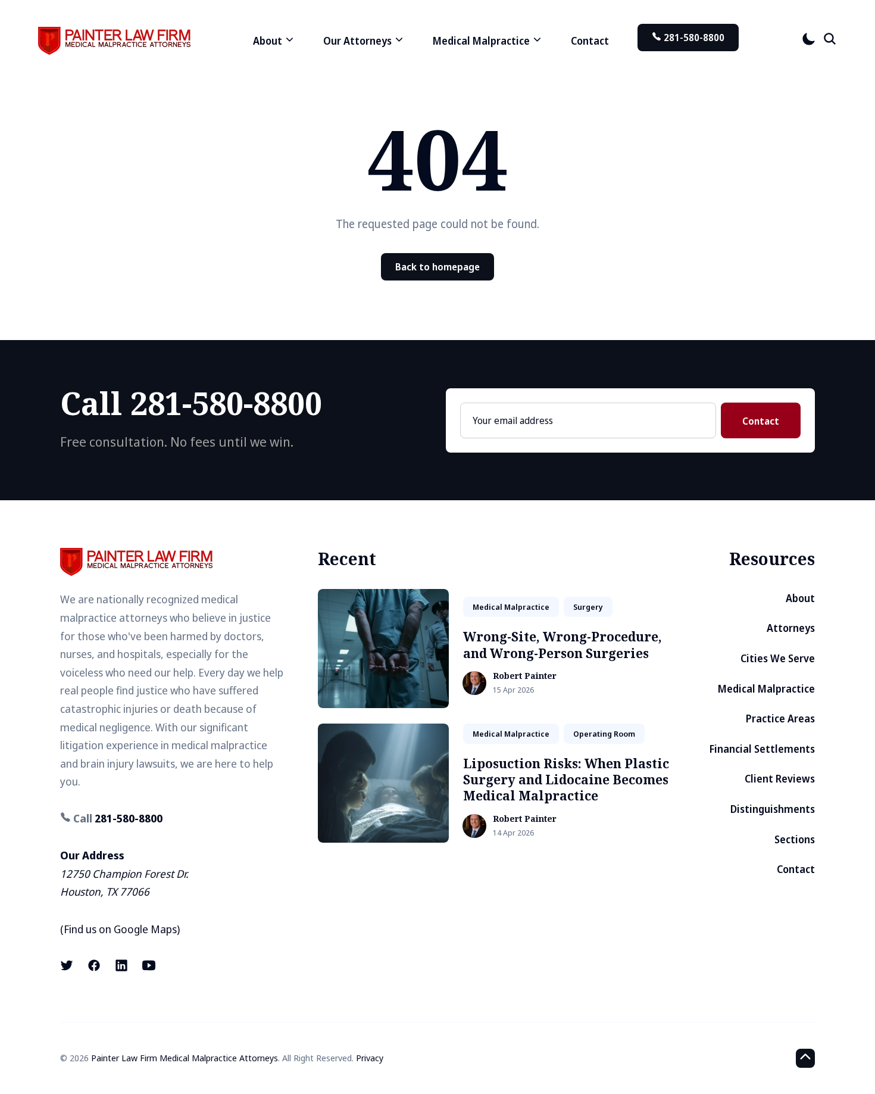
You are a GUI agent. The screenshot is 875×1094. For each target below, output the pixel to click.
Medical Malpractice (766, 689)
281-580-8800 (692, 37)
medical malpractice (511, 606)
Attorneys (791, 628)
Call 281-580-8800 (191, 403)
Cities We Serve (777, 658)
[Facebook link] (94, 965)
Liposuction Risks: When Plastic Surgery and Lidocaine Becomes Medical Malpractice (566, 780)
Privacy (369, 1058)
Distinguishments (772, 809)
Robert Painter (525, 676)
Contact (590, 41)
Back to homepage (437, 266)
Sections (794, 839)
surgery (588, 606)
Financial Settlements (762, 749)
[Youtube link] (149, 965)
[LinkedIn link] (121, 965)
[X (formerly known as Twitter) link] (68, 965)
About (800, 598)
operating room (604, 733)
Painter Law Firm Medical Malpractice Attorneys (184, 1058)
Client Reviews (780, 779)
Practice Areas (780, 718)
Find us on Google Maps (120, 929)
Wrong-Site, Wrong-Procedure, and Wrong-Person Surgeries (562, 644)
